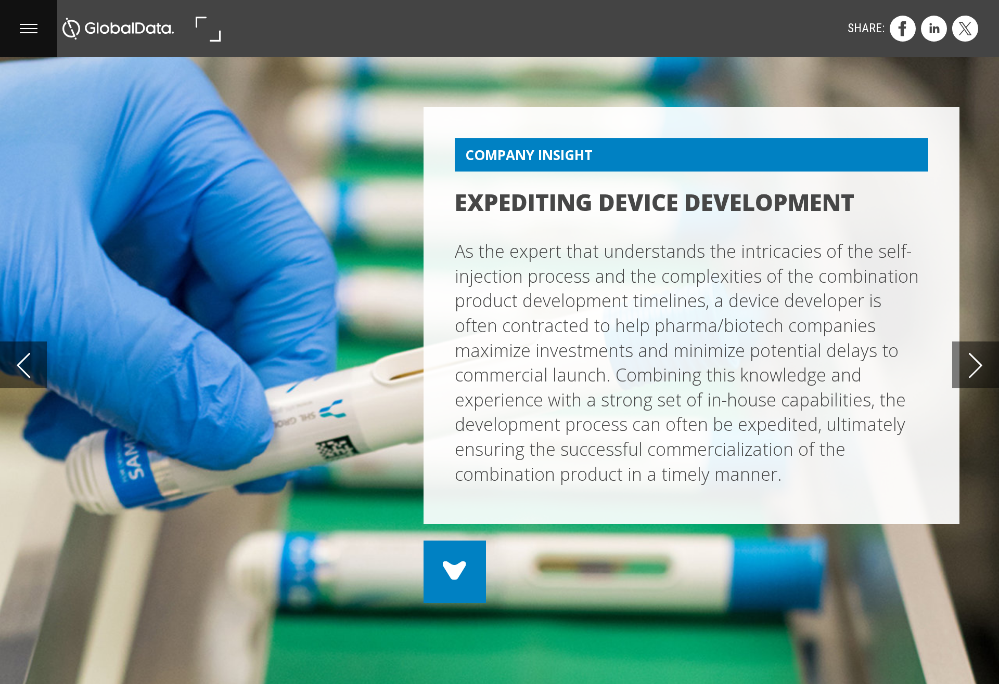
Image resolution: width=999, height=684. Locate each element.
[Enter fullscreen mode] (207, 28)
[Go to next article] (975, 364)
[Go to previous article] (23, 364)
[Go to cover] (118, 28)
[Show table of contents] (28, 28)
